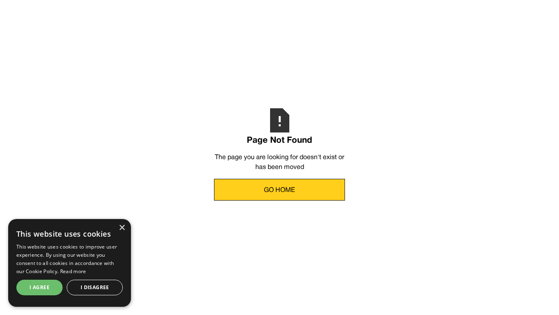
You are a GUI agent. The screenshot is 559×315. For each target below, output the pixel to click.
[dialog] (69, 263)
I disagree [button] (95, 287)
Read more (73, 271)
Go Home (279, 190)
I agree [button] (39, 287)
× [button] (122, 228)
